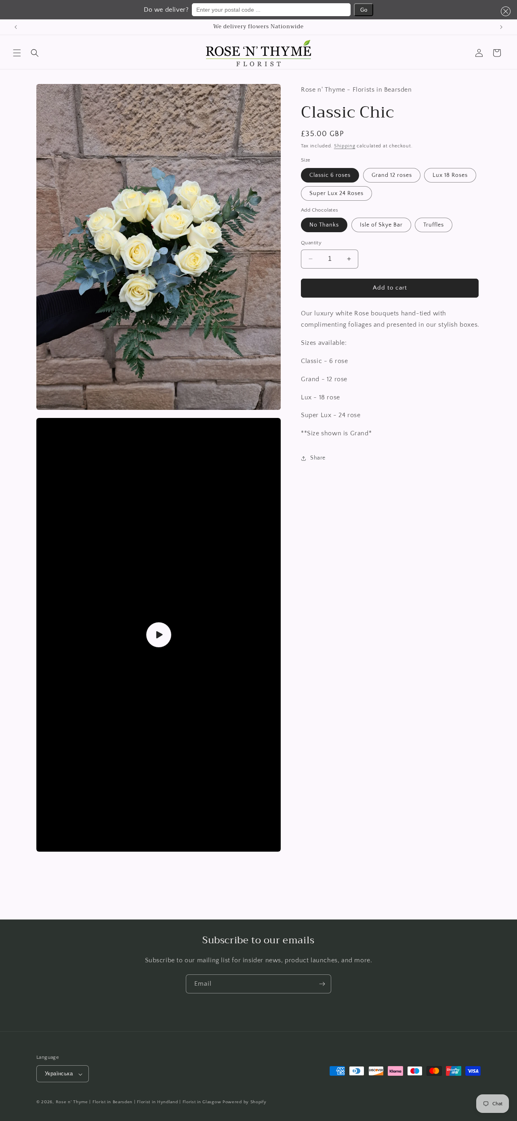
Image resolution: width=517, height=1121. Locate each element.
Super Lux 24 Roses (336, 193)
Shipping (344, 146)
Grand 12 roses (392, 175)
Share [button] (318, 458)
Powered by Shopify (245, 1102)
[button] (504, 11)
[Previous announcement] (16, 27)
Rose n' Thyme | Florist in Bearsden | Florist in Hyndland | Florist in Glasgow (138, 1102)
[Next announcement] (501, 27)
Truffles (433, 225)
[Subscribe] (322, 983)
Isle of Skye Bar (381, 225)
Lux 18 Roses (450, 175)
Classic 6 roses (330, 175)
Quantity (311, 243)
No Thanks (324, 225)
